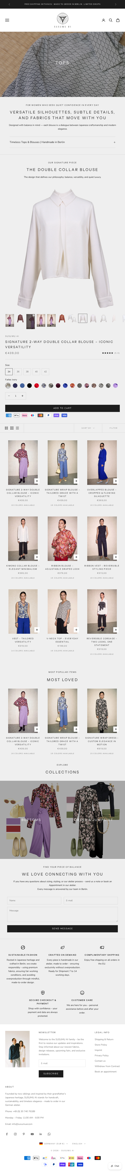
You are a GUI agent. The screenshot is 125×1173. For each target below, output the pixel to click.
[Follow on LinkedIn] (40, 1134)
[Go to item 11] (113, 318)
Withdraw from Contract (107, 1066)
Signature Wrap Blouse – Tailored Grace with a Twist (62, 493)
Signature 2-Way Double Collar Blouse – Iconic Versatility (23, 493)
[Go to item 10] (103, 318)
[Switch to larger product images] (6, 428)
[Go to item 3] (30, 321)
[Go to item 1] (9, 320)
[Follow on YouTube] (32, 1134)
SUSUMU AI (12, 336)
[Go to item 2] (20, 318)
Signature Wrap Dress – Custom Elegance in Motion (102, 741)
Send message (62, 928)
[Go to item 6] (61, 318)
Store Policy (101, 1044)
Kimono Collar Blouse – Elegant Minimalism (23, 567)
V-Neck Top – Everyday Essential (62, 640)
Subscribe (51, 1073)
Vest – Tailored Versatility (23, 640)
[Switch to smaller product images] (11, 428)
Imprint (98, 1050)
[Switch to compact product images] (17, 428)
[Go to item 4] (41, 320)
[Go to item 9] (93, 318)
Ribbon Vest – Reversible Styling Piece (101, 567)
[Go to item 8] (82, 318)
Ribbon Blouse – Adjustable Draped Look (62, 567)
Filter (114, 428)
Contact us (100, 1060)
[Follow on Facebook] (6, 1134)
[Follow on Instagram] (15, 1134)
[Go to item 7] (72, 318)
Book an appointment (106, 1071)
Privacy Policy (102, 1055)
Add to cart (62, 408)
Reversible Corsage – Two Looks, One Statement (102, 641)
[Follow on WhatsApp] (49, 1134)
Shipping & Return (104, 1039)
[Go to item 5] (51, 320)
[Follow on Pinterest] (23, 1134)
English (77, 1144)
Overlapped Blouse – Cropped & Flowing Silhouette (102, 493)
